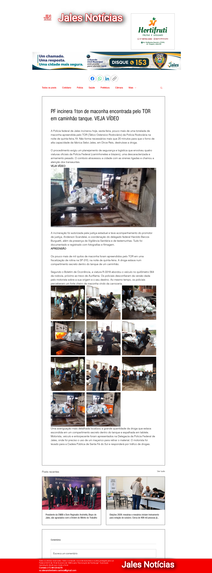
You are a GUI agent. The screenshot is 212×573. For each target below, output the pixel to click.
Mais (131, 87)
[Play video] (103, 197)
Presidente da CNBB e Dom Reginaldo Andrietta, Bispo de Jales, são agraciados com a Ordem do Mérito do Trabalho (71, 516)
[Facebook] (92, 78)
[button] (152, 31)
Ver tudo (161, 471)
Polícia (80, 87)
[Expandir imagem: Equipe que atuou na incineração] (139, 374)
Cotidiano (66, 87)
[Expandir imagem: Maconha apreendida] (139, 302)
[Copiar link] (114, 78)
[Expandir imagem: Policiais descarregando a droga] (103, 338)
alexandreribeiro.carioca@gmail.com (59, 570)
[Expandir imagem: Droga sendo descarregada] (68, 302)
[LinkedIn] (107, 78)
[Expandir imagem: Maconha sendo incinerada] (68, 338)
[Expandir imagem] (103, 374)
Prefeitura (105, 87)
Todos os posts (49, 87)
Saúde (92, 87)
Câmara (119, 87)
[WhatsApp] (99, 78)
